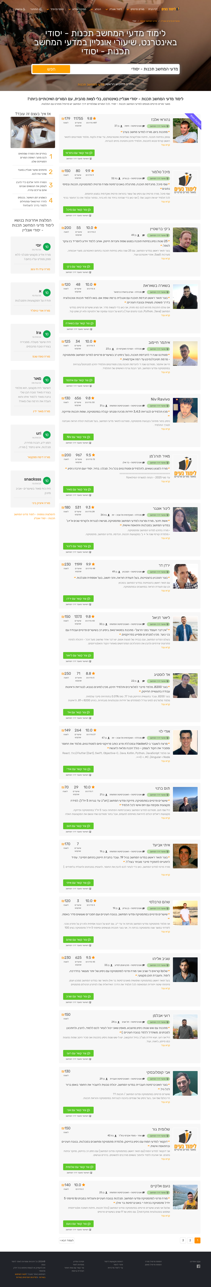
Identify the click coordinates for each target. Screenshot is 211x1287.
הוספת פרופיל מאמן (153, 1264)
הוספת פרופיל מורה (153, 1261)
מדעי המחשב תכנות (148, 21)
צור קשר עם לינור (76, 546)
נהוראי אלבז (160, 119)
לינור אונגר (161, 508)
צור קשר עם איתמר (77, 380)
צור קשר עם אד (76, 712)
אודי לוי (164, 731)
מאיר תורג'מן (160, 456)
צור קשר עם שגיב (76, 996)
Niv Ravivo (160, 399)
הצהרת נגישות (78, 1271)
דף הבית (152, 9)
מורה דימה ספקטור (38, 457)
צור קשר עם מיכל (76, 209)
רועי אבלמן (161, 1015)
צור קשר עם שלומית (78, 1167)
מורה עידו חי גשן (40, 269)
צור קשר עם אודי (77, 769)
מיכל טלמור (160, 172)
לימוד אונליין (115, 9)
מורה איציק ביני (41, 503)
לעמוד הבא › (67, 1240)
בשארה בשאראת (156, 285)
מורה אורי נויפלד (40, 310)
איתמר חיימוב (159, 342)
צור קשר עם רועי (76, 1053)
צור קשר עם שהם (76, 939)
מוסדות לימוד (78, 1264)
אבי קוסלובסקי (158, 1072)
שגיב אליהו (161, 958)
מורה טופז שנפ (41, 356)
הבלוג (98, 9)
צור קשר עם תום (76, 826)
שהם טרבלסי (159, 902)
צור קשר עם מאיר (76, 489)
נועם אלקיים (160, 1186)
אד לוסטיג (162, 674)
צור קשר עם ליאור (76, 655)
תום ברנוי (162, 788)
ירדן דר (164, 565)
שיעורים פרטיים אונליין (170, 21)
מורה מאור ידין (41, 411)
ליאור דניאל (161, 617)
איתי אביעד (161, 845)
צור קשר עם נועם (76, 1223)
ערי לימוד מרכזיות (115, 1267)
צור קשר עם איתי (76, 882)
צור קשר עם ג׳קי (76, 266)
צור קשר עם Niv (76, 437)
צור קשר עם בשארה (78, 323)
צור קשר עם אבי (76, 1110)
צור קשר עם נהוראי (77, 153)
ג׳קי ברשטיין (160, 229)
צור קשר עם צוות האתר (74, 1267)
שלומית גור (161, 1129)
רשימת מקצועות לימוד (113, 1261)
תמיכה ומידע (79, 9)
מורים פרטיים (137, 9)
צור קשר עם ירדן (76, 598)
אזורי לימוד (118, 1264)
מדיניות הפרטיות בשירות (26, 1277)
